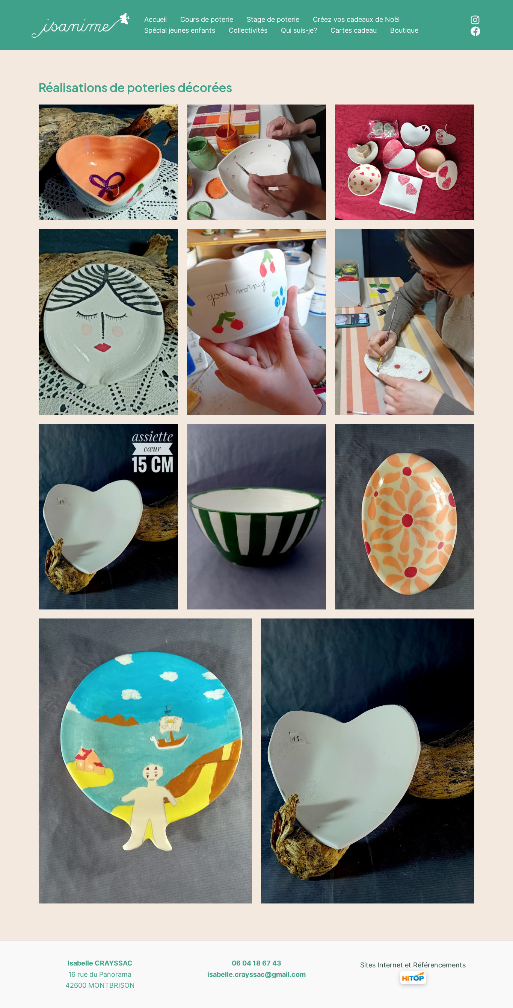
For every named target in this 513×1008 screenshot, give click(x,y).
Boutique (404, 30)
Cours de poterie (206, 19)
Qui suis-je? (299, 30)
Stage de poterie (273, 19)
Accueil (155, 19)
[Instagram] (475, 20)
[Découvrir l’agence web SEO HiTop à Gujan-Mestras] (413, 977)
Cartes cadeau (353, 30)
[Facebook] (475, 31)
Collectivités (248, 30)
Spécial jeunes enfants (179, 30)
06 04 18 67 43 (256, 963)
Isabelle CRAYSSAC (100, 963)
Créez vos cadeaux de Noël (356, 19)
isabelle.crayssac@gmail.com (256, 974)
